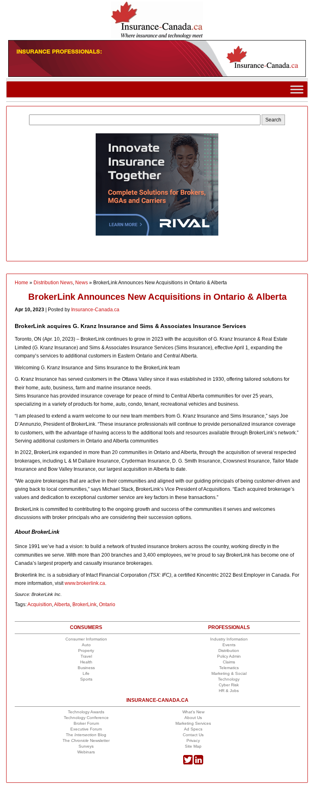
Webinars (86, 752)
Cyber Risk (229, 685)
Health (86, 662)
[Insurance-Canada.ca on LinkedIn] (198, 763)
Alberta (62, 604)
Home (21, 282)
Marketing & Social (229, 673)
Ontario (107, 604)
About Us (193, 717)
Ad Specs (193, 729)
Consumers (86, 627)
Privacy (193, 740)
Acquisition (39, 604)
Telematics (229, 667)
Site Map (193, 746)
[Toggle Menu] (296, 89)
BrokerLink (84, 604)
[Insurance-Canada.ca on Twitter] (188, 763)
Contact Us (193, 735)
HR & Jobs (229, 690)
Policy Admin (229, 656)
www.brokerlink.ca (85, 583)
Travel (86, 656)
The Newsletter (86, 740)
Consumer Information (86, 639)
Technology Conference (86, 717)
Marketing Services (193, 723)
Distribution (228, 650)
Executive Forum (86, 729)
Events (229, 645)
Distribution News (53, 282)
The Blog (86, 735)
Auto (86, 645)
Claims (229, 662)
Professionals (229, 627)
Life (86, 673)
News (81, 282)
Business (86, 667)
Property (86, 650)
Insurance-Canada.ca (95, 309)
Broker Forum (86, 723)
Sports (86, 679)
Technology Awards (86, 712)
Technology (229, 679)
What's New (193, 712)
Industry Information (229, 639)
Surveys (86, 746)
